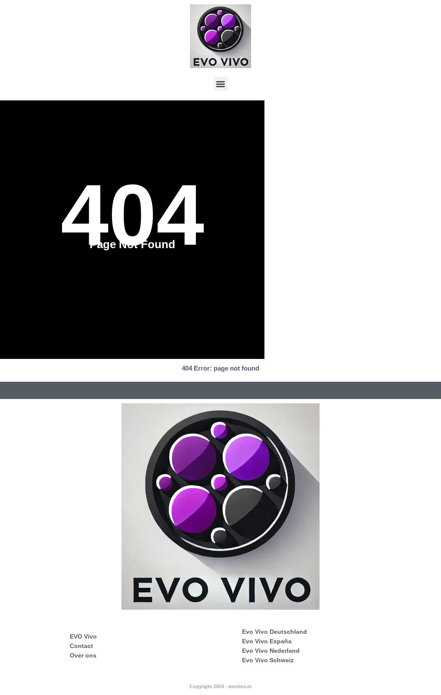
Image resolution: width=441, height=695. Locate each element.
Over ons (83, 655)
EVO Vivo (83, 636)
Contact (81, 645)
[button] (221, 84)
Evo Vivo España (267, 641)
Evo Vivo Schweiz (268, 660)
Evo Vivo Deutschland (274, 631)
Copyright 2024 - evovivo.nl (220, 686)
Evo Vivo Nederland (271, 650)
